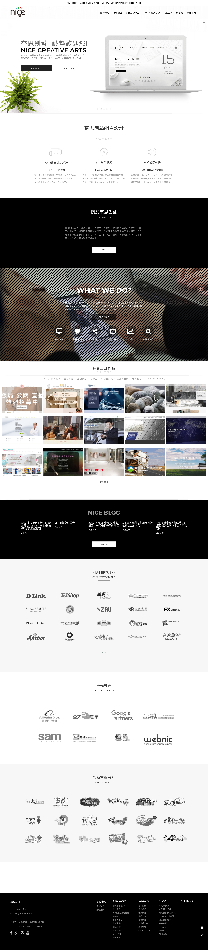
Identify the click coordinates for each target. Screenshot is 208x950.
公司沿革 (100, 906)
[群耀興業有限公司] (152, 438)
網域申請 (117, 927)
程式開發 (117, 909)
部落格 (179, 12)
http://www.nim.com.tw (22, 918)
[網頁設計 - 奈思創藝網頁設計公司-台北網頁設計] (17, 12)
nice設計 (163, 927)
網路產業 (163, 923)
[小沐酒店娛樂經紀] (70, 406)
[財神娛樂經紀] (56, 470)
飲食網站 (108, 379)
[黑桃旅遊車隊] (111, 438)
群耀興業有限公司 (145, 429)
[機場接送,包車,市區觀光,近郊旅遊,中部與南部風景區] (97, 438)
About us (104, 250)
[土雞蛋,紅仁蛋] (56, 438)
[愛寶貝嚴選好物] (29, 470)
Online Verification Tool (130, 3)
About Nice (42, 68)
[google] (16, 933)
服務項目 (117, 12)
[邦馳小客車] (97, 406)
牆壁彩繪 (117, 937)
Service (104, 317)
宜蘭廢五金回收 (145, 461)
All (45, 379)
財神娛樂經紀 (63, 461)
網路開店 (117, 916)
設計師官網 (123, 379)
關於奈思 (104, 12)
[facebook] (11, 933)
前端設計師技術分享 (168, 913)
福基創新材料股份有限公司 (145, 397)
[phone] (202, 935)
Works (143, 901)
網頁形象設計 (119, 906)
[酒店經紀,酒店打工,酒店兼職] (15, 406)
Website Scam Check (90, 3)
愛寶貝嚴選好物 (22, 461)
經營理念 (100, 910)
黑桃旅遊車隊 (104, 429)
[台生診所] (29, 438)
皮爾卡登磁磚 (104, 461)
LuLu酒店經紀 (22, 397)
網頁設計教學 (165, 920)
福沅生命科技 (186, 461)
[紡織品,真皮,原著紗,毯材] (138, 406)
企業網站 (69, 379)
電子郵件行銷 (165, 909)
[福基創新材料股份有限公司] (152, 406)
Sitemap (187, 901)
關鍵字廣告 (118, 920)
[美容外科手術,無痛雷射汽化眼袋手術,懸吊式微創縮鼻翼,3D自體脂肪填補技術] (15, 438)
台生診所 (22, 429)
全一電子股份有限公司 (186, 429)
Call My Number (110, 3)
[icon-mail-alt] (202, 928)
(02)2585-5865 (17, 926)
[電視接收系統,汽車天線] (179, 438)
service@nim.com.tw (21, 913)
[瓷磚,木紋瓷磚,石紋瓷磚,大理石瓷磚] (97, 470)
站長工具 (168, 12)
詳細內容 (24, 533)
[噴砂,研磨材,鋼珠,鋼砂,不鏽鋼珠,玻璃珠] (138, 438)
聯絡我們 (191, 12)
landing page (154, 379)
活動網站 (82, 379)
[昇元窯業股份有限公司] (179, 406)
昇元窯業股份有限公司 (186, 397)
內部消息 (163, 934)
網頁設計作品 (132, 12)
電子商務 (56, 379)
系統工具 (95, 379)
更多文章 (104, 544)
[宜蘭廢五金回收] (152, 470)
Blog (162, 901)
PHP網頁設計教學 (166, 916)
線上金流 (117, 930)
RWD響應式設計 (151, 12)
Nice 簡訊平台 (119, 934)
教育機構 (137, 379)
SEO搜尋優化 (164, 906)
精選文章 (163, 930)
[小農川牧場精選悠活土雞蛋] (70, 438)
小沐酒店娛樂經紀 (62, 397)
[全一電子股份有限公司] (193, 438)
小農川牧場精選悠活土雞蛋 (63, 429)
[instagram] (22, 933)
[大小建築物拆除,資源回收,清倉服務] (138, 470)
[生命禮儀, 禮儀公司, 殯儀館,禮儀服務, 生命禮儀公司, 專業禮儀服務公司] (179, 470)
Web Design (75, 68)
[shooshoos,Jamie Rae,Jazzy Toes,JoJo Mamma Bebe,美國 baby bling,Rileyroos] (15, 470)
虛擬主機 (117, 923)
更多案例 (104, 482)
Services (120, 901)
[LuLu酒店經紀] (29, 406)
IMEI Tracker (72, 3)
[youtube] (28, 933)
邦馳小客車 (104, 397)
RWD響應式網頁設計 (121, 913)
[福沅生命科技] (193, 470)
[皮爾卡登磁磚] (111, 470)
